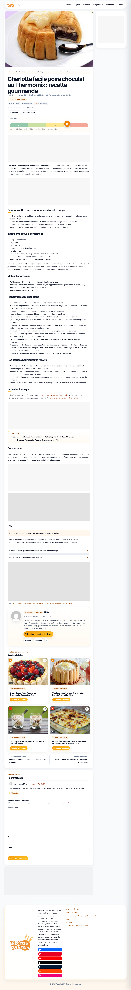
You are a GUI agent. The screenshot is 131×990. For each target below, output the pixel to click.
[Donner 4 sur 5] (17, 107)
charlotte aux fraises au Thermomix (54, 395)
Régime (77, 5)
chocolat (22, 603)
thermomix (72, 603)
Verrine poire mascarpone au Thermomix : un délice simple (27, 742)
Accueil (11, 72)
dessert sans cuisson (46, 603)
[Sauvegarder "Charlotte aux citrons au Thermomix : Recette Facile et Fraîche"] (87, 660)
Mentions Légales (72, 912)
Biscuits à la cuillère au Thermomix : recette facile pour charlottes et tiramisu (42, 437)
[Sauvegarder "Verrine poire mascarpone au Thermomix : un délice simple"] (45, 709)
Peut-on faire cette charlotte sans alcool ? (26, 557)
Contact (69, 923)
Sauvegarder (30, 112)
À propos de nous (73, 909)
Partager (15, 112)
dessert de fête (32, 603)
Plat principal (98, 5)
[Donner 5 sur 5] (19, 107)
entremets (58, 603)
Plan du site (70, 919)
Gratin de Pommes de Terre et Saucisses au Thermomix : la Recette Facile (69, 742)
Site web (28, 640)
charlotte (15, 603)
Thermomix (110, 5)
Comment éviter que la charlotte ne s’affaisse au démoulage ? (34, 551)
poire (65, 603)
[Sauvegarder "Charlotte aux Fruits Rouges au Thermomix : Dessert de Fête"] (45, 660)
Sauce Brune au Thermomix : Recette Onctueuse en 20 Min (35, 440)
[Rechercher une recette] (25, 5)
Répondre (14, 793)
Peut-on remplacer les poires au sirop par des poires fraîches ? (35, 533)
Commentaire (13, 807)
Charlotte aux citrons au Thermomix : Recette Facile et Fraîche (68, 694)
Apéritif (68, 5)
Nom (10, 837)
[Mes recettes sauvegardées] (19, 5)
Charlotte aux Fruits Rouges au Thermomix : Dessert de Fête (23, 694)
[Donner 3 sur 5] (14, 107)
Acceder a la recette (18, 700)
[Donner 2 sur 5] (11, 107)
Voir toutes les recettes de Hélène (38, 634)
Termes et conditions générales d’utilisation (82, 916)
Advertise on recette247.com (77, 925)
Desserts (86, 5)
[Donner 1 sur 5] (9, 107)
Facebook (38, 640)
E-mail (11, 847)
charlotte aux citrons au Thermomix (64, 398)
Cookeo (121, 5)
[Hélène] (16, 616)
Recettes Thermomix (23, 72)
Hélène (47, 612)
